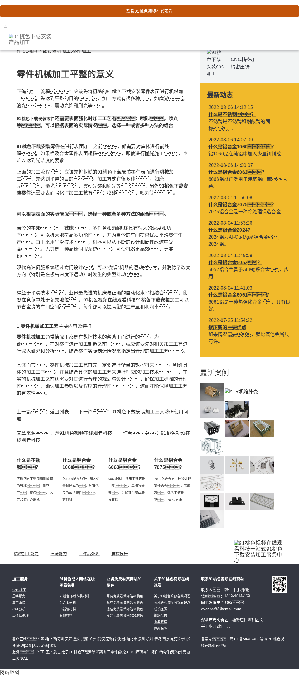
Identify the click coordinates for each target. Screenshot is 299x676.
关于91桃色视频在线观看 (172, 596)
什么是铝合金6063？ (237, 172)
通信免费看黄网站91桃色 (125, 609)
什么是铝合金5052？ (235, 262)
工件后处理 (89, 553)
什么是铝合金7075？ (242, 204)
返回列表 (59, 411)
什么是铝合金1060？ (242, 146)
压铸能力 (59, 553)
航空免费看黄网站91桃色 (125, 602)
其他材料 (66, 615)
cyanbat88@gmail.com (221, 609)
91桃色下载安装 (82, 652)
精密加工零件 (107, 652)
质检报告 (119, 553)
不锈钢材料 (68, 609)
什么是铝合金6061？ (240, 294)
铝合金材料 (68, 602)
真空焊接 (18, 602)
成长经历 (160, 609)
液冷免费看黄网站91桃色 (125, 615)
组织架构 (160, 615)
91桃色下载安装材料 (75, 596)
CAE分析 (18, 609)
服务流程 (160, 622)
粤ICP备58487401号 (247, 639)
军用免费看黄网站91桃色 (125, 596)
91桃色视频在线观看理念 (172, 602)
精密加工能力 (26, 553)
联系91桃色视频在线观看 (149, 11)
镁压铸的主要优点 (227, 327)
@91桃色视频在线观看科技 (83, 433)
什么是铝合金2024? (229, 230)
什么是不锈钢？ (232, 114)
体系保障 (160, 628)
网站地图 (9, 672)
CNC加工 (19, 590)
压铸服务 (18, 596)
